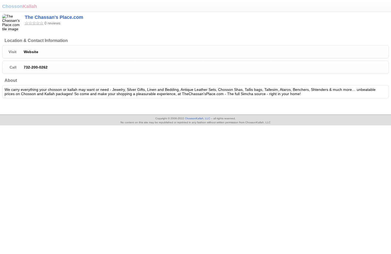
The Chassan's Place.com (54, 17)
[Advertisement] (42, 107)
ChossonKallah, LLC (197, 118)
